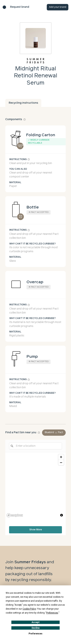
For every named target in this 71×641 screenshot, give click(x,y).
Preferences (35, 633)
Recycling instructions (23, 103)
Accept (36, 622)
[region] (35, 485)
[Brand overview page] (35, 60)
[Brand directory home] (4, 7)
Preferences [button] (52, 612)
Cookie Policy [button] (29, 609)
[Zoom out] (61, 462)
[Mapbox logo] (14, 515)
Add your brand (57, 7)
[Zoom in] (61, 457)
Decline (36, 628)
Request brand (19, 7)
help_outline (24, 119)
